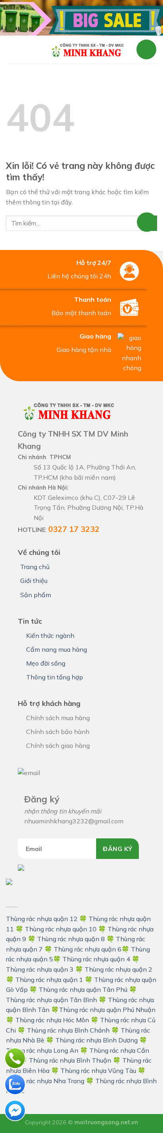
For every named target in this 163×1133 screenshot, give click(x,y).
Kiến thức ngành (50, 635)
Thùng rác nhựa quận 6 (87, 949)
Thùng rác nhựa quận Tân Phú (83, 989)
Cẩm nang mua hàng (56, 649)
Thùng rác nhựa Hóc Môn (52, 1020)
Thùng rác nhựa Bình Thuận (70, 1060)
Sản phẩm (35, 595)
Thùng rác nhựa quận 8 (71, 939)
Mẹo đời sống (45, 663)
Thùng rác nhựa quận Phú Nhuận (107, 1010)
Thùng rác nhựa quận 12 (42, 919)
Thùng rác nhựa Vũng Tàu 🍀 (103, 1070)
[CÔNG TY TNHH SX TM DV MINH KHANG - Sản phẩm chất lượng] (87, 49)
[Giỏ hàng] (146, 49)
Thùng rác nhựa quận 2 (118, 969)
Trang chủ (34, 567)
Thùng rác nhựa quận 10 (61, 929)
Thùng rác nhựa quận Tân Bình (51, 1000)
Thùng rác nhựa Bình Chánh (68, 1030)
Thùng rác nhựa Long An (42, 1050)
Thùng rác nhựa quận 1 (49, 980)
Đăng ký (117, 849)
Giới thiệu (33, 580)
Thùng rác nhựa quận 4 (96, 959)
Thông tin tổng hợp (54, 677)
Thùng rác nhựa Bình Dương (96, 1040)
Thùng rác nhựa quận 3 (40, 969)
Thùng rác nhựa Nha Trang (45, 1081)
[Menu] (22, 49)
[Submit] (149, 223)
